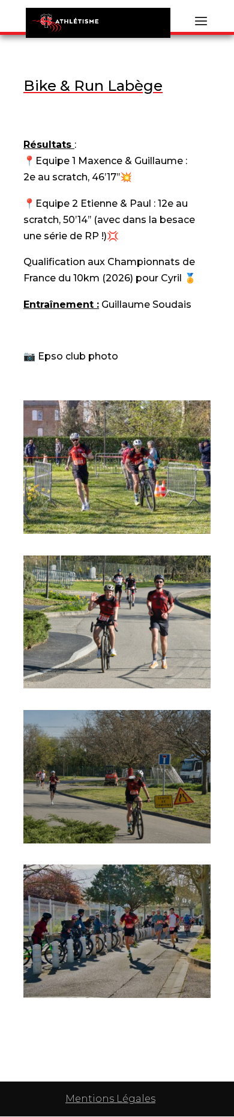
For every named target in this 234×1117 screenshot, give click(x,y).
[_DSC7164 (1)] (117, 837)
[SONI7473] (117, 527)
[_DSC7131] (117, 991)
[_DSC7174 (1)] (117, 682)
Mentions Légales (110, 1098)
